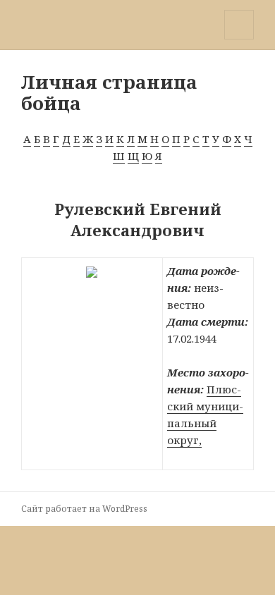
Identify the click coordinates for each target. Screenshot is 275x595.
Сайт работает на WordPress (84, 509)
